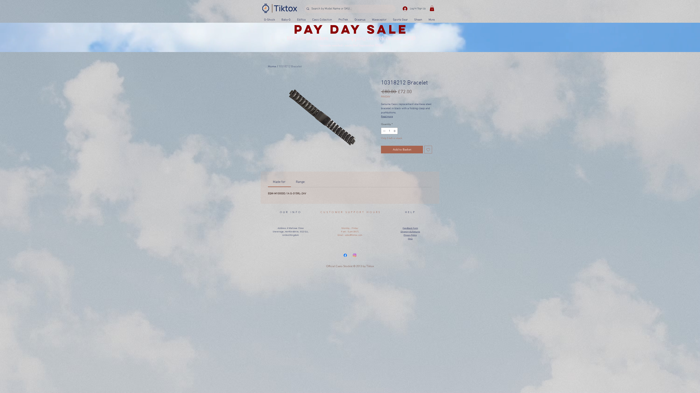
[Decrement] (384, 131)
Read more (387, 116)
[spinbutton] (389, 131)
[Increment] (395, 131)
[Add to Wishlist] (428, 149)
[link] (279, 182)
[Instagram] (354, 255)
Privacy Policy (410, 235)
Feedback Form (410, 228)
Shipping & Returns (410, 231)
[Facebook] (345, 255)
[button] (432, 8)
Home (272, 66)
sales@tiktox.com (353, 235)
